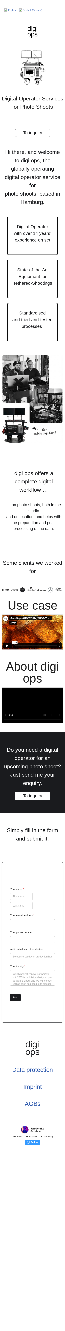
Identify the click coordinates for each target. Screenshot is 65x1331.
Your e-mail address (22, 915)
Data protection (32, 1069)
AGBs (32, 1103)
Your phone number (21, 932)
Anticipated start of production (26, 949)
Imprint (32, 1086)
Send (15, 997)
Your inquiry (17, 966)
